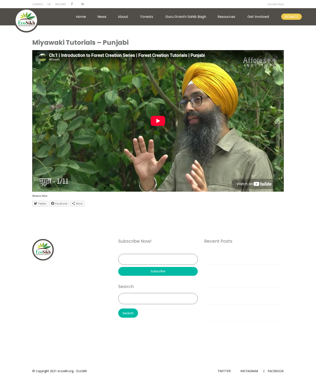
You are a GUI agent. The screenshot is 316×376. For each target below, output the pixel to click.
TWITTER (224, 371)
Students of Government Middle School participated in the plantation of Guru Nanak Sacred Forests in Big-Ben (243, 276)
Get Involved (258, 16)
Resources (226, 16)
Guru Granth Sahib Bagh (185, 16)
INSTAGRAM (249, 371)
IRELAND (60, 4)
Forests (146, 16)
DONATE (291, 16)
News (101, 16)
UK (49, 4)
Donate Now (276, 4)
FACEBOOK (276, 371)
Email (122, 251)
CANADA (37, 4)
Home (81, 16)
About (123, 16)
